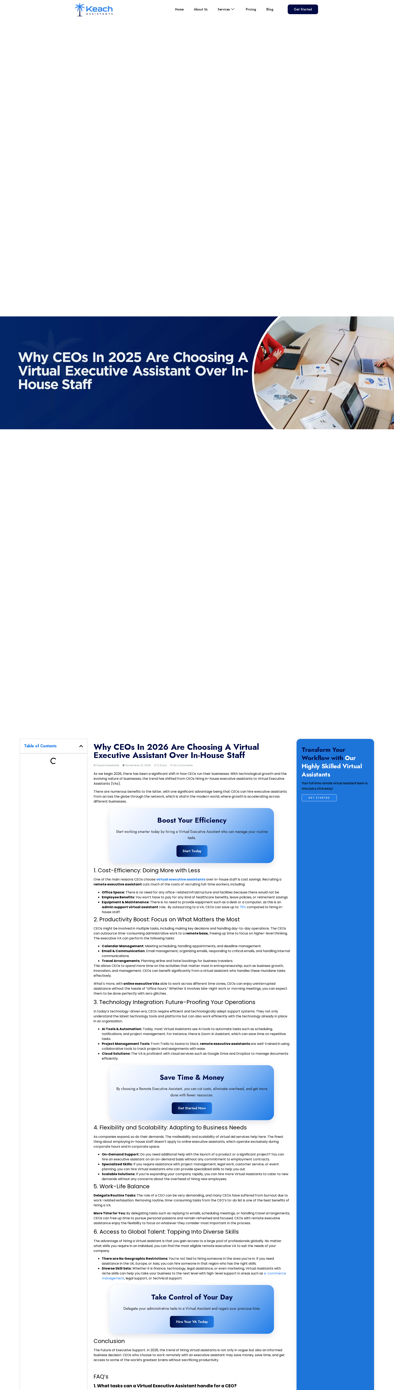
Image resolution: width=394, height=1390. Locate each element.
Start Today (192, 850)
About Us (200, 9)
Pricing (251, 9)
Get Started (303, 9)
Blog (269, 9)
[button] (81, 746)
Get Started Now (192, 1108)
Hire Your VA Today (192, 1321)
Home (179, 9)
